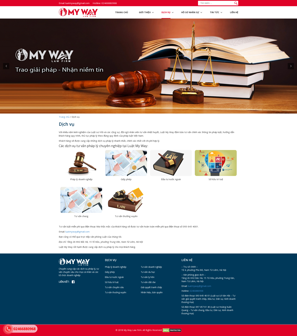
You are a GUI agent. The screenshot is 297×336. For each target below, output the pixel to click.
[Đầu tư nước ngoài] (171, 162)
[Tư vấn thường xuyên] (126, 199)
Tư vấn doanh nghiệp (151, 266)
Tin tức (214, 12)
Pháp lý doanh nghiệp (81, 179)
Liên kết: (64, 281)
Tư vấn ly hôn (147, 277)
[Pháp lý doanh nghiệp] (81, 162)
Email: (62, 3)
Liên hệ (234, 12)
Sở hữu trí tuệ (216, 179)
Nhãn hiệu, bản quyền (152, 292)
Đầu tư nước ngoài (171, 179)
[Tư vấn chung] (81, 199)
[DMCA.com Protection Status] (172, 330)
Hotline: (97, 3)
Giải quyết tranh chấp (151, 287)
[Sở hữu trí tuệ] (216, 162)
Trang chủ (121, 12)
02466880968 (105, 3)
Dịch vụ (165, 12)
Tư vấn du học (148, 271)
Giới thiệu (145, 12)
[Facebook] (73, 282)
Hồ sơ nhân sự (190, 12)
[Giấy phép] (126, 162)
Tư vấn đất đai (148, 282)
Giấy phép (126, 179)
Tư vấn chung (81, 216)
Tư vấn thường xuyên (126, 216)
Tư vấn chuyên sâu (114, 287)
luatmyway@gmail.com (74, 3)
